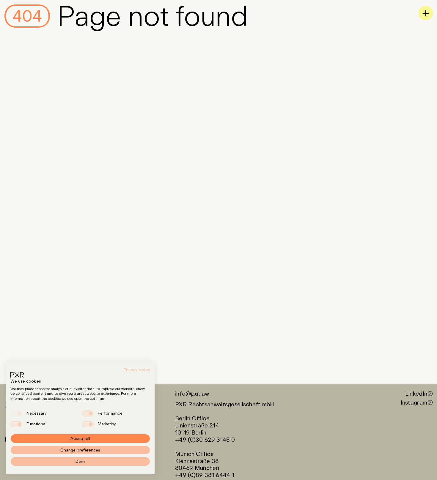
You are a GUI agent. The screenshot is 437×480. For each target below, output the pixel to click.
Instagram (414, 402)
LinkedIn (416, 393)
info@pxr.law (192, 393)
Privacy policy (137, 370)
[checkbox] (16, 413)
